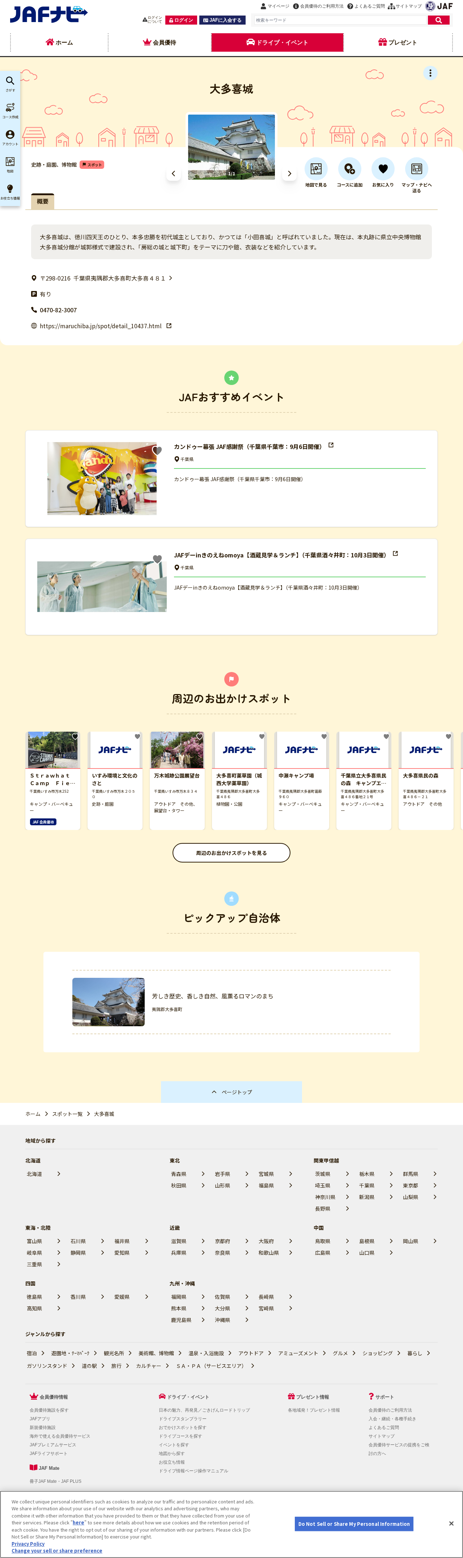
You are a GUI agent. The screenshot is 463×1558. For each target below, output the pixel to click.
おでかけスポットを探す (183, 1427)
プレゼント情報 (312, 1397)
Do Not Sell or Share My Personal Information (354, 1523)
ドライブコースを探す (180, 1436)
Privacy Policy (28, 1543)
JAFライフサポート (49, 1453)
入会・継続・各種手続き (392, 1418)
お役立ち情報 (172, 1462)
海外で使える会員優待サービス (60, 1436)
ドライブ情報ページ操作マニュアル (193, 1470)
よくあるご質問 (384, 1427)
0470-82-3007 (58, 309)
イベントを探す (174, 1444)
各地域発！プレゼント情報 (314, 1410)
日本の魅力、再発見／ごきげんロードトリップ (204, 1410)
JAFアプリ (40, 1418)
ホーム (33, 1113)
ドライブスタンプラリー (183, 1418)
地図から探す (172, 1453)
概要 (42, 201)
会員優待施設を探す (49, 1410)
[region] (231, 1524)
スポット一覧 (67, 1113)
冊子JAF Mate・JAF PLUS (55, 1481)
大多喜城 (104, 1113)
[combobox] (340, 20)
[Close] (451, 1523)
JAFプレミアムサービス (53, 1444)
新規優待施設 (43, 1427)
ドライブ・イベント (188, 1397)
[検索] (439, 20)
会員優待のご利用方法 (390, 1410)
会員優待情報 (54, 1397)
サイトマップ (382, 1436)
